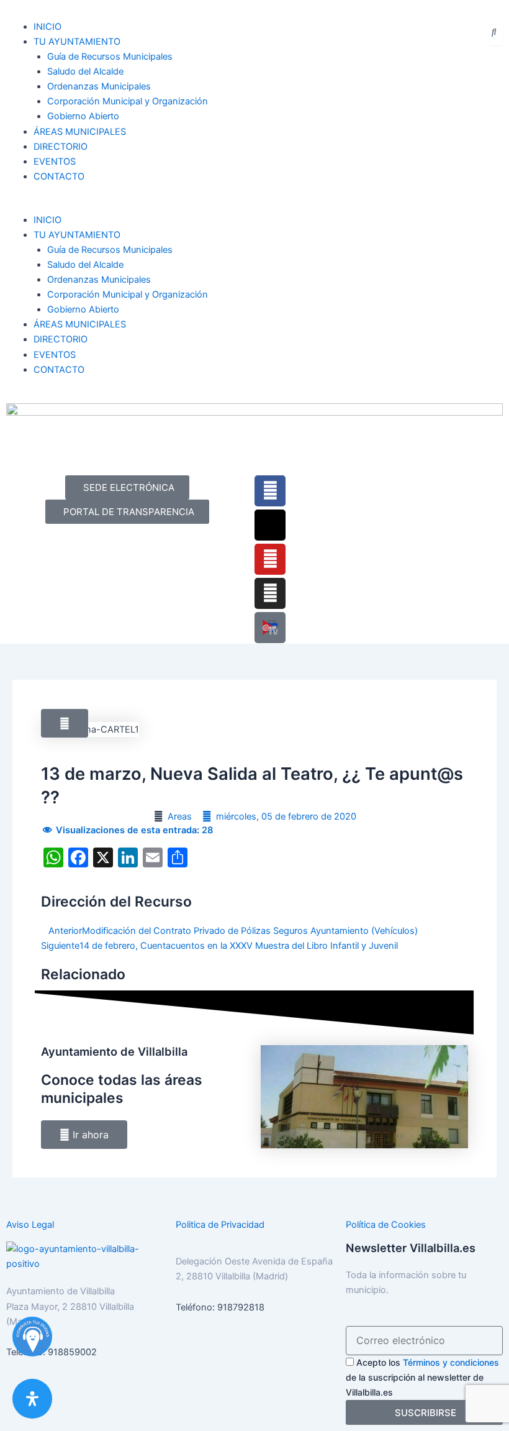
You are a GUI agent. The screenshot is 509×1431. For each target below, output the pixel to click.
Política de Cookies (386, 1224)
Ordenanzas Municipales (99, 86)
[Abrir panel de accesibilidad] (32, 1399)
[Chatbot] (32, 1336)
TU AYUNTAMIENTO (77, 41)
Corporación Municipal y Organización (127, 101)
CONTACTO (59, 176)
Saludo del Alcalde (85, 71)
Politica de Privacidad (220, 1224)
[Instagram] (270, 593)
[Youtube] (270, 559)
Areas (180, 816)
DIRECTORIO (61, 146)
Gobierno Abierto (83, 116)
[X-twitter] (270, 525)
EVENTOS (55, 161)
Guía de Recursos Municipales (110, 56)
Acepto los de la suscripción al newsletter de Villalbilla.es (422, 1377)
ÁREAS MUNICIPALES (80, 131)
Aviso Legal (30, 1224)
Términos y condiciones (451, 1362)
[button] (127, 205)
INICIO (47, 26)
